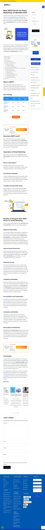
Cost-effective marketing (10, 65)
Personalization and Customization (12, 74)
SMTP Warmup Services (7, 500)
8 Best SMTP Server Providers (16, 516)
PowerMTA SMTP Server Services (7, 507)
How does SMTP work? (9, 61)
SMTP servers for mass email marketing (10, 251)
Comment (5, 423)
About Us (5, 480)
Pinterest (25, 489)
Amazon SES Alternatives (15, 506)
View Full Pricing (16, 117)
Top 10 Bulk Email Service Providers (16, 520)
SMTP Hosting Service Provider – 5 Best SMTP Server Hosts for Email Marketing (35, 71)
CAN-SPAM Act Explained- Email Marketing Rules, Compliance (35, 88)
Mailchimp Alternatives (17, 503)
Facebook (26, 479)
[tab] (43, 7)
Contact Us (5, 484)
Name (4, 441)
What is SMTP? (7, 58)
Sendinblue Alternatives (17, 501)
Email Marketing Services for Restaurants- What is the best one (15, 395)
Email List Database (6, 498)
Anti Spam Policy (18, 481)
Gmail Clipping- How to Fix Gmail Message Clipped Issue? (35, 96)
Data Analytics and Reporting (11, 77)
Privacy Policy (17, 479)
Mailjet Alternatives (16, 499)
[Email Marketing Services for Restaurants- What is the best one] (16, 390)
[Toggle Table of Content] (26, 57)
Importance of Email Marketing (10, 62)
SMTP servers (21, 17)
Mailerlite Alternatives (17, 508)
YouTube (25, 483)
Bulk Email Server (6, 494)
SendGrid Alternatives (17, 498)
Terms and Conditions (15, 485)
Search (35, 52)
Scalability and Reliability (11, 73)
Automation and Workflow (11, 75)
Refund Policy (17, 488)
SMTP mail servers (6, 314)
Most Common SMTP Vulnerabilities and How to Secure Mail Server (35, 80)
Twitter (25, 481)
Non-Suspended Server (7, 510)
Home (4, 479)
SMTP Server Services (7, 496)
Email (4, 447)
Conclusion (7, 78)
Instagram (26, 485)
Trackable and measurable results (12, 66)
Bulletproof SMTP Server (7, 501)
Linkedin (25, 487)
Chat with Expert (21, 129)
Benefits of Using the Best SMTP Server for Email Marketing (15, 68)
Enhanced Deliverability (10, 69)
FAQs (4, 486)
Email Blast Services (6, 512)
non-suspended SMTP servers (13, 17)
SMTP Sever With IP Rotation (6, 504)
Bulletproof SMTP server (7, 188)
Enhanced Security (9, 72)
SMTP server (5, 377)
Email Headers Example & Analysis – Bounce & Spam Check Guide (35, 103)
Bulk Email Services (6, 492)
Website (4, 454)
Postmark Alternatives (17, 496)
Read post (16, 406)
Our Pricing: (7, 60)
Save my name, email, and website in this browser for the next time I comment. (15, 463)
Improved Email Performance (11, 70)
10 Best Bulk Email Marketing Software (16, 526)
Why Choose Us (6, 482)
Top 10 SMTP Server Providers (16, 523)
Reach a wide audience (10, 64)
